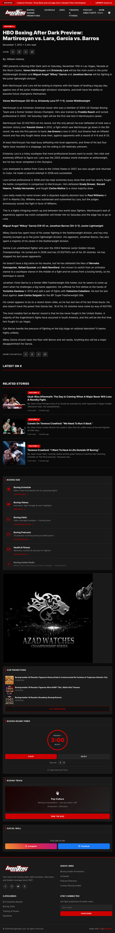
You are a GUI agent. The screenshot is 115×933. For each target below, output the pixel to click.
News (19, 10)
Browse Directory (21, 539)
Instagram (32, 846)
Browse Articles (20, 554)
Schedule (49, 10)
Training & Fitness (74, 13)
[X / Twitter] (5, 886)
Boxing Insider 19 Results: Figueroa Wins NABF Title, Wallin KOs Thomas (47, 687)
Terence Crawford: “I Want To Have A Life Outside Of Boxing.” (63, 450)
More (101, 10)
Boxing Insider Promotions (33, 13)
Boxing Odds (9, 906)
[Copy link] (32, 51)
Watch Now (18, 509)
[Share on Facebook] (19, 51)
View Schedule (20, 494)
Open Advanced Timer (59, 770)
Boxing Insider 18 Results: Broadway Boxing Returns (38, 697)
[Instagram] (11, 886)
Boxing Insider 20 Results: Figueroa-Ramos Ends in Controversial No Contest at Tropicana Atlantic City (61, 677)
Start (31, 757)
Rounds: (54, 762)
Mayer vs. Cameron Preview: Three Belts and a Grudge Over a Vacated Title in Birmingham (43, 3)
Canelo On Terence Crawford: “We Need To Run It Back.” (60, 423)
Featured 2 (9, 26)
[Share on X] (12, 51)
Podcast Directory (88, 11)
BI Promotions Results (13, 902)
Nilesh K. (108, 929)
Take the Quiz (57, 816)
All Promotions (58, 709)
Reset (84, 757)
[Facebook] (24, 886)
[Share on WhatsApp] (25, 51)
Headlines (7, 916)
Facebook (85, 846)
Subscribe (86, 914)
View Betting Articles (22, 524)
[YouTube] (18, 886)
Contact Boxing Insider (70, 885)
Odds (62, 10)
